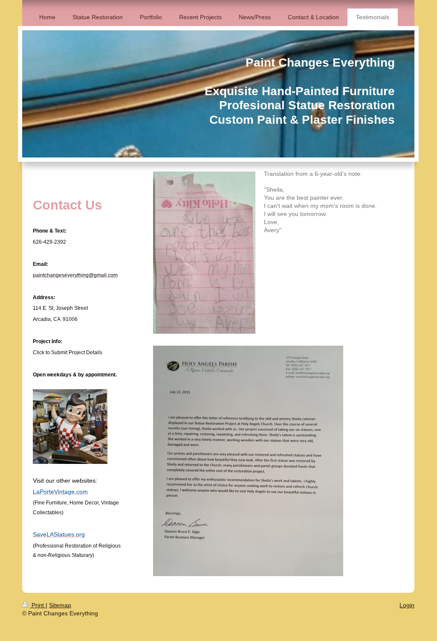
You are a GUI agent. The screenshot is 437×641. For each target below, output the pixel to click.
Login (406, 605)
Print (38, 605)
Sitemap (60, 605)
